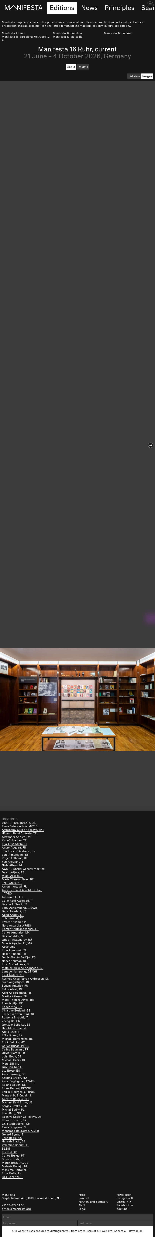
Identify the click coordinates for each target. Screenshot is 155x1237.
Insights (83, 67)
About (71, 67)
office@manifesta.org (16, 1209)
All (3, 40)
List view (134, 76)
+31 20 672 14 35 (13, 1205)
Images (147, 76)
